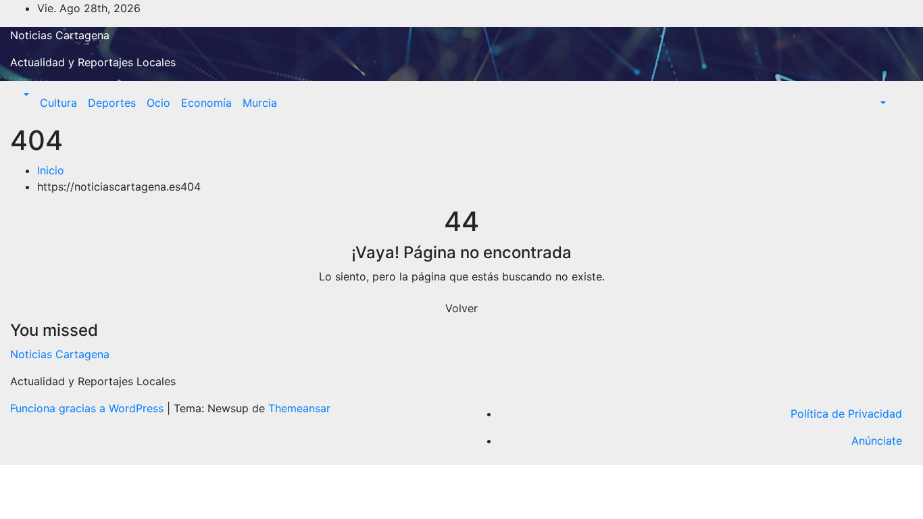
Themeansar (299, 408)
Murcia (260, 102)
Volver (461, 308)
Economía (206, 102)
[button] (25, 94)
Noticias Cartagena (59, 35)
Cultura (58, 102)
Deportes (112, 102)
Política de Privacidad (846, 413)
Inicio (50, 170)
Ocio (158, 102)
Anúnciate (876, 440)
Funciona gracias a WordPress (88, 408)
